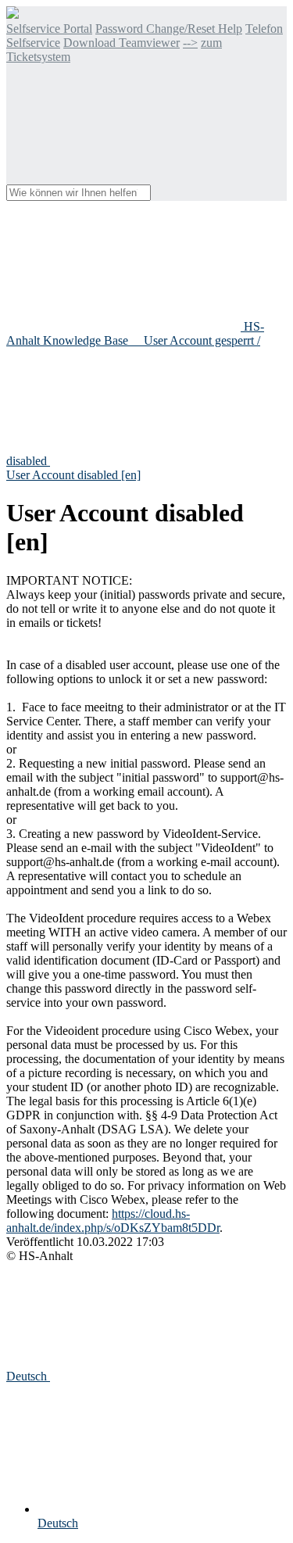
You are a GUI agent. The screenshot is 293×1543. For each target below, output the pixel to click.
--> (190, 42)
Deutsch (28, 1376)
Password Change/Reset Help (168, 28)
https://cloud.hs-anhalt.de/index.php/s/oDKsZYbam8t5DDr (113, 1220)
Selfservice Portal (49, 28)
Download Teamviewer (121, 42)
